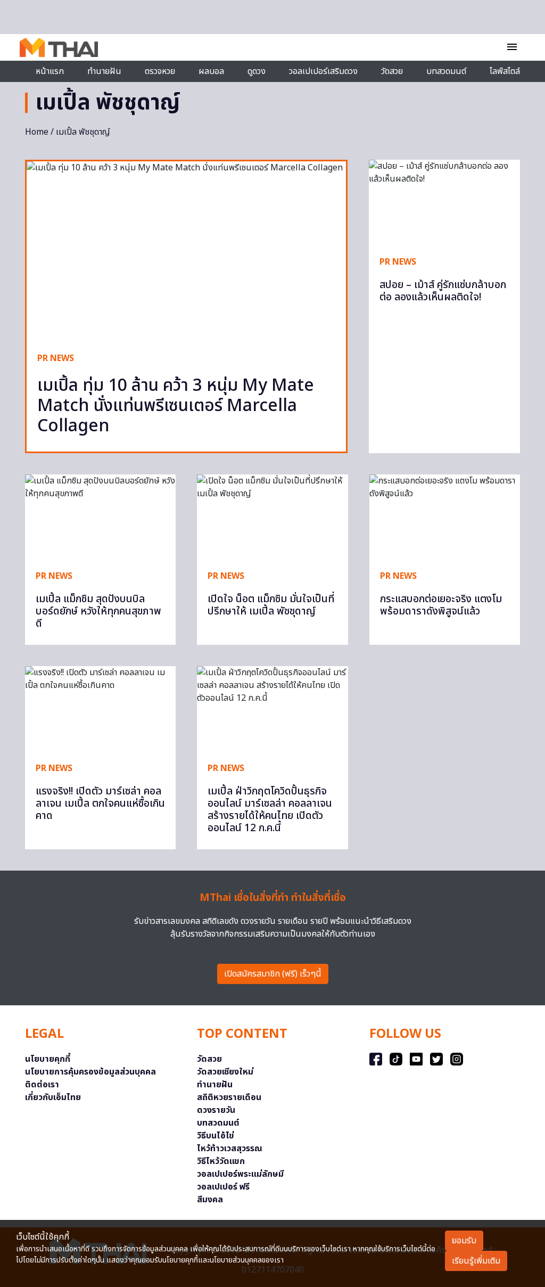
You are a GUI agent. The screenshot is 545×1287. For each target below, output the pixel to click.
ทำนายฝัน (104, 71)
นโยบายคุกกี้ (47, 1059)
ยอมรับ (464, 1240)
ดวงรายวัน (216, 1110)
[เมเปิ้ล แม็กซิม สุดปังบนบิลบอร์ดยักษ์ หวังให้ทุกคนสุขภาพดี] (100, 516)
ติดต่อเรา (42, 1084)
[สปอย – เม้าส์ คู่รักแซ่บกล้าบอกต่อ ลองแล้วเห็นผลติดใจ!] (444, 202)
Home (36, 132)
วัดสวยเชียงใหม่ (225, 1071)
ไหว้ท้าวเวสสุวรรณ (229, 1148)
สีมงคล (210, 1199)
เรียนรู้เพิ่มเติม (476, 1261)
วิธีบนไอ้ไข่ (215, 1135)
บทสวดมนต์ (446, 71)
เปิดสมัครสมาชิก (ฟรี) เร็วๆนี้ (272, 974)
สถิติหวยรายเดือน (229, 1097)
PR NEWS (55, 358)
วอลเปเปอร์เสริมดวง (323, 71)
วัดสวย (392, 71)
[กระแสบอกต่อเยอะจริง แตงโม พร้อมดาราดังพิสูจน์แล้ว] (444, 516)
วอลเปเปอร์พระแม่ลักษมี (240, 1174)
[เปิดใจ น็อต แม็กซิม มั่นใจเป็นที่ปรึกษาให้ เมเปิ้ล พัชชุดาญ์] (272, 516)
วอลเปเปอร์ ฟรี (223, 1187)
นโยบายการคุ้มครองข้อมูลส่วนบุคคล (90, 1071)
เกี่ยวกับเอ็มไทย (53, 1097)
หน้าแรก (50, 71)
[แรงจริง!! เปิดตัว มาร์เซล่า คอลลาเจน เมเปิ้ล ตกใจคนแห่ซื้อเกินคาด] (100, 708)
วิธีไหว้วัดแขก (221, 1161)
